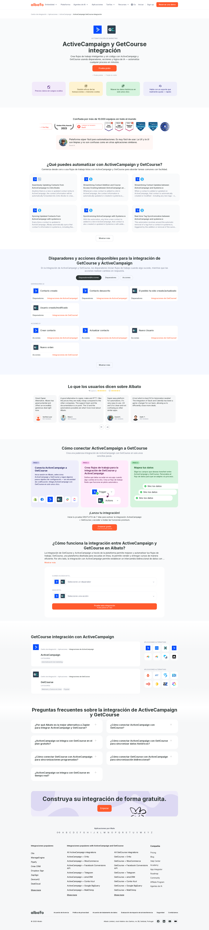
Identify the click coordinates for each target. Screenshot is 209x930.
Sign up (150, 4)
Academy (154, 865)
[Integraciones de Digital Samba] (148, 684)
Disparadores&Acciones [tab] (89, 277)
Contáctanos (173, 912)
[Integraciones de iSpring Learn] (174, 684)
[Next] (107, 427)
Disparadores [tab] (110, 277)
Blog (152, 857)
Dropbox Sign (37, 870)
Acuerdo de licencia (61, 912)
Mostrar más (104, 238)
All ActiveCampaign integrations (81, 852)
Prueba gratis (104, 68)
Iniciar (141, 4)
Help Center (155, 861)
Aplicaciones (97, 4)
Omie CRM (36, 866)
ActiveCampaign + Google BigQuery (83, 885)
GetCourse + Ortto (122, 856)
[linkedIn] (164, 921)
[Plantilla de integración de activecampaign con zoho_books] (53, 187)
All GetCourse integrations (126, 852)
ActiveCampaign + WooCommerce (83, 861)
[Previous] (101, 427)
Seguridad (160, 912)
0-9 (58, 832)
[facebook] (158, 921)
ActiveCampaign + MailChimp (80, 890)
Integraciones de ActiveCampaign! (62, 298)
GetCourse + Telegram (124, 872)
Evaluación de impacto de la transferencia (137, 912)
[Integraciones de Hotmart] (148, 675)
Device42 (35, 879)
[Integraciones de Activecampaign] (174, 648)
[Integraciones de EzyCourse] (165, 684)
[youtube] (169, 921)
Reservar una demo (167, 4)
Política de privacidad (81, 912)
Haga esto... (57, 590)
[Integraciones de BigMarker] (165, 675)
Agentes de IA (156, 886)
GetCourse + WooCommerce (127, 861)
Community (155, 878)
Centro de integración (38, 14)
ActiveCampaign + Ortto (78, 856)
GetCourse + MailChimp (125, 890)
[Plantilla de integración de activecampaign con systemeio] (104, 187)
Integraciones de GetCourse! (163, 298)
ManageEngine (38, 857)
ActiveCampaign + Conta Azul (81, 881)
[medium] (175, 921)
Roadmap (154, 873)
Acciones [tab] (126, 277)
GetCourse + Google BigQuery (128, 885)
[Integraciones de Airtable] (148, 656)
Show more (36, 890)
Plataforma (65, 4)
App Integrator (156, 869)
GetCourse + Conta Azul (125, 881)
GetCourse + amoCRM (124, 877)
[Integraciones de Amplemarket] (174, 656)
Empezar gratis (104, 527)
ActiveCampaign (65, 14)
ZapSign (34, 875)
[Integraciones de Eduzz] (156, 684)
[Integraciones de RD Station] (165, 648)
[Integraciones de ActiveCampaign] (148, 648)
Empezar (104, 808)
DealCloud (35, 884)
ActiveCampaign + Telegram (80, 872)
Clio (32, 853)
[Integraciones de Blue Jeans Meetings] (174, 675)
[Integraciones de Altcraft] (165, 656)
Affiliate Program (157, 882)
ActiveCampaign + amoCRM (80, 877)
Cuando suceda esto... (61, 576)
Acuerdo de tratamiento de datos (105, 912)
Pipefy (34, 862)
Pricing (153, 852)
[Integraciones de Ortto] (156, 648)
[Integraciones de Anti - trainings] (156, 675)
